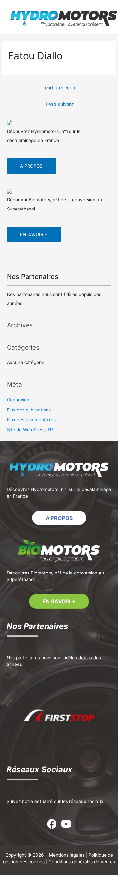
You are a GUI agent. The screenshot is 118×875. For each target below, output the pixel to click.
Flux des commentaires (31, 419)
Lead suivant (60, 104)
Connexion (18, 399)
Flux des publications (29, 409)
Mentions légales (67, 855)
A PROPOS (31, 166)
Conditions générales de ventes (82, 861)
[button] (59, 518)
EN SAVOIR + (34, 234)
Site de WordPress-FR (30, 429)
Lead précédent (59, 88)
